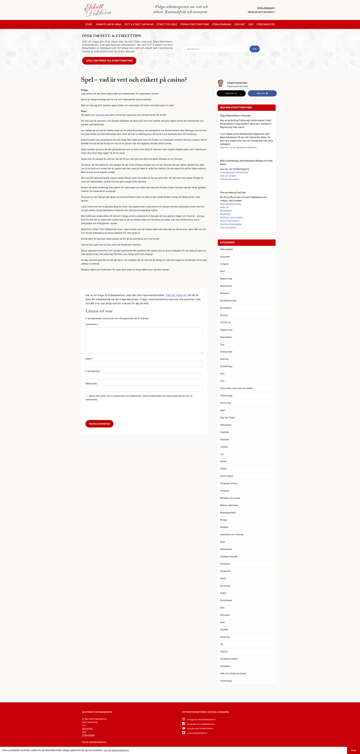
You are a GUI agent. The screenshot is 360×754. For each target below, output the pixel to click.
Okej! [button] (353, 750)
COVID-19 (225, 322)
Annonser (225, 256)
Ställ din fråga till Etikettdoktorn (109, 60)
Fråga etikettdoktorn (194, 24)
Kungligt (224, 490)
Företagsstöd (266, 24)
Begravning (226, 278)
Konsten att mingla (229, 179)
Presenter (225, 563)
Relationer (225, 571)
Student (224, 629)
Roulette (99, 115)
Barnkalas (225, 214)
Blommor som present (231, 217)
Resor (223, 578)
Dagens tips (226, 329)
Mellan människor (229, 505)
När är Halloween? (229, 221)
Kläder (223, 468)
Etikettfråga (226, 366)
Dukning (224, 359)
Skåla (223, 593)
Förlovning (225, 403)
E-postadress (93, 371)
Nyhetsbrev (226, 549)
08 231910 (87, 729)
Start (89, 24)
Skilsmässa (226, 600)
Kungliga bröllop (229, 483)
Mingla (223, 520)
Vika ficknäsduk (228, 227)
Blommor (225, 293)
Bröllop (224, 315)
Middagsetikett (228, 512)
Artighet (224, 264)
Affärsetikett (226, 249)
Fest (222, 373)
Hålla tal (224, 207)
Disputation (226, 337)
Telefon (224, 651)
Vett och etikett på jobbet (233, 673)
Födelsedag (226, 395)
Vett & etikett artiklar (139, 24)
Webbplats (91, 383)
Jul (221, 454)
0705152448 (88, 735)
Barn (222, 271)
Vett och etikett (228, 176)
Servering (225, 585)
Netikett (224, 527)
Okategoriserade (229, 556)
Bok (250, 24)
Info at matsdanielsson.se (94, 742)
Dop (222, 344)
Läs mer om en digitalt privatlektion (238, 147)
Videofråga (226, 680)
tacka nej (225, 637)
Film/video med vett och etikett (236, 388)
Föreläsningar (265, 8)
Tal (221, 644)
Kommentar (92, 324)
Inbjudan (224, 439)
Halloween (225, 425)
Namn (89, 358)
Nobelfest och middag (231, 534)
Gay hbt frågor (227, 417)
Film (222, 381)
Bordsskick (226, 210)
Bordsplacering (228, 300)
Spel (222, 622)
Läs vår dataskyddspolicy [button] (116, 750)
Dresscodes (226, 351)
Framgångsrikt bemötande (234, 172)
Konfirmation (226, 476)
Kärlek (223, 461)
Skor (222, 607)
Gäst (222, 410)
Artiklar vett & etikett (261, 12)
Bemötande (226, 286)
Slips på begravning (230, 204)
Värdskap (225, 666)
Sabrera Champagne (231, 224)
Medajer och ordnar (230, 498)
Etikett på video (167, 24)
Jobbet (224, 446)
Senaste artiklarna (108, 24)
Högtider (224, 432)
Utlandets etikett (229, 659)
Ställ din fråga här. (176, 295)
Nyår (222, 542)
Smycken (225, 615)
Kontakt (240, 24)
